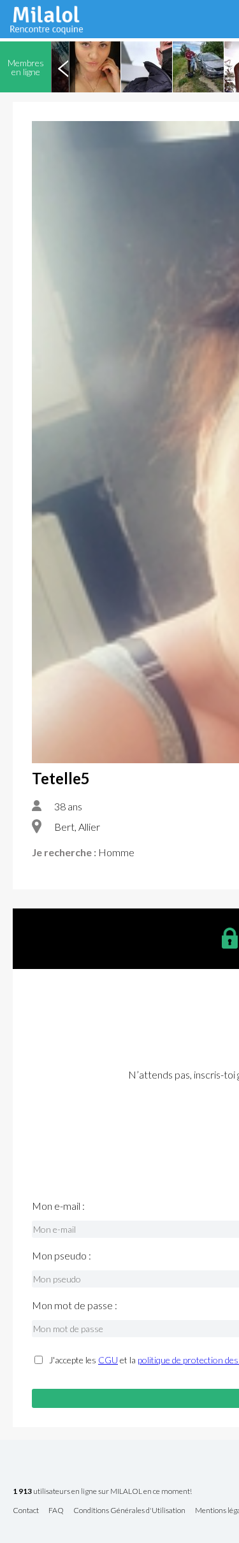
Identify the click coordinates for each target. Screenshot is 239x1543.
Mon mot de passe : (74, 1305)
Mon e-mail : (58, 1206)
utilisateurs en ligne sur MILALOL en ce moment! (102, 1492)
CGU (108, 1359)
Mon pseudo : (61, 1256)
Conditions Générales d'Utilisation (129, 1511)
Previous (63, 66)
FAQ (56, 1511)
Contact (26, 1511)
